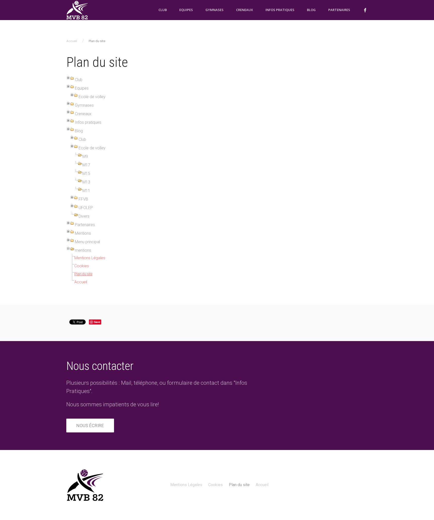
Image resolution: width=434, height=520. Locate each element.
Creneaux (244, 10)
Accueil (71, 41)
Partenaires (339, 10)
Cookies (81, 266)
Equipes (186, 10)
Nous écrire (90, 425)
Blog (311, 10)
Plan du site (83, 274)
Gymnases (214, 10)
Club (162, 10)
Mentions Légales (89, 257)
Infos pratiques (279, 10)
